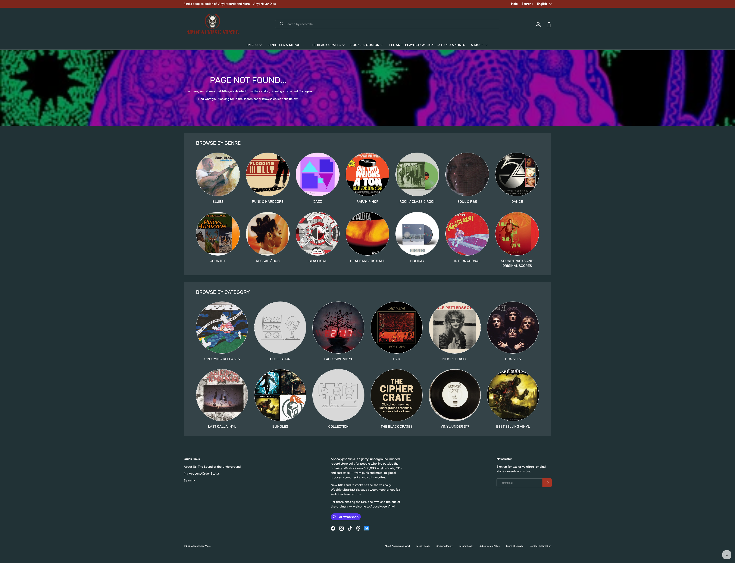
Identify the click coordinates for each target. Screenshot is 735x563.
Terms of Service (514, 546)
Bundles (280, 426)
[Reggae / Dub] (268, 234)
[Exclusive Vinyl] (338, 327)
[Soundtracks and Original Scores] (517, 234)
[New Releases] (455, 327)
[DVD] (396, 327)
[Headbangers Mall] (367, 234)
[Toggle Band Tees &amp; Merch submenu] (303, 45)
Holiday (417, 261)
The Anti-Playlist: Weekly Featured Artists (427, 45)
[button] (549, 24)
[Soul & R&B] (467, 174)
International (467, 261)
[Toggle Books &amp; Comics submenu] (381, 45)
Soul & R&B (467, 201)
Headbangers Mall (367, 261)
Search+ (527, 4)
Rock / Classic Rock (417, 201)
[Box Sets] (513, 327)
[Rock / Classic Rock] (417, 174)
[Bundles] (280, 395)
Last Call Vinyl (222, 426)
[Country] (218, 234)
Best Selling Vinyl (513, 426)
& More (477, 45)
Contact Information (540, 546)
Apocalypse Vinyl (201, 546)
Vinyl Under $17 (455, 426)
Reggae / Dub (268, 261)
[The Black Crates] (396, 395)
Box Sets (513, 359)
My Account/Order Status (202, 473)
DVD (396, 359)
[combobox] (387, 24)
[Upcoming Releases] (222, 327)
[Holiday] (417, 234)
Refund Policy (466, 546)
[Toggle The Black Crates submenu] (343, 45)
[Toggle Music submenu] (260, 45)
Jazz (317, 201)
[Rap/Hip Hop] (367, 174)
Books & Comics (364, 45)
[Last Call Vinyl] (222, 395)
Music (252, 45)
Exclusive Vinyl (338, 359)
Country (218, 261)
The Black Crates (325, 45)
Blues (217, 201)
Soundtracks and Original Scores (517, 263)
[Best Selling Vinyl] (513, 395)
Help (514, 4)
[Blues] (218, 174)
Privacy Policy (423, 546)
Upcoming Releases (222, 359)
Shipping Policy (444, 546)
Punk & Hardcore (267, 201)
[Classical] (317, 234)
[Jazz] (317, 174)
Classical (318, 261)
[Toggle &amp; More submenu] (486, 45)
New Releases (454, 359)
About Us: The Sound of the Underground (212, 466)
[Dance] (517, 174)
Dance (517, 201)
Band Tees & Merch (284, 45)
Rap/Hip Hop (367, 201)
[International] (467, 234)
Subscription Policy (489, 546)
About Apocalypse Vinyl (397, 546)
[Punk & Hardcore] (268, 174)
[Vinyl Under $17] (455, 395)
